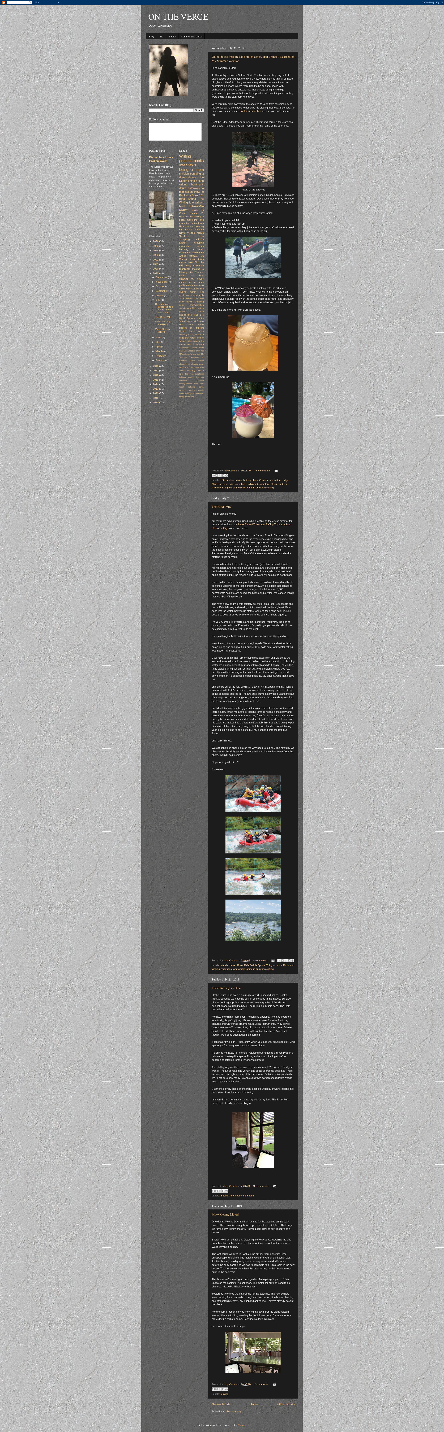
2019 (156, 273)
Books (172, 36)
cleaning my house (191, 278)
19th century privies (231, 480)
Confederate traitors (270, 480)
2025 (156, 246)
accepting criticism (191, 239)
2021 (156, 264)
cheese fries (184, 364)
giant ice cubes (237, 484)
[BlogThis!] (216, 475)
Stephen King (191, 236)
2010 (156, 402)
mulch (181, 387)
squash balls (185, 341)
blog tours (197, 259)
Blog (151, 36)
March (159, 351)
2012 (156, 393)
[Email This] (213, 475)
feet (186, 374)
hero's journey (197, 338)
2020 (156, 268)
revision (184, 173)
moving (224, 1195)
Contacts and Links (191, 36)
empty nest (186, 262)
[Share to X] (220, 475)
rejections (184, 252)
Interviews (187, 165)
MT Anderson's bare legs (190, 354)
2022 (156, 259)
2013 (156, 389)
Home (254, 1404)
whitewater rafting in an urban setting (253, 487)
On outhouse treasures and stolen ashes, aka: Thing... (164, 308)
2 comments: (261, 1384)
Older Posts (286, 1404)
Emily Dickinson (194, 265)
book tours (197, 223)
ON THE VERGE (178, 16)
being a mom (191, 169)
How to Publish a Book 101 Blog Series (191, 195)
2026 (156, 241)
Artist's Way (184, 289)
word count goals (195, 295)
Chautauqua (184, 348)
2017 (156, 370)
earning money (187, 292)
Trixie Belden (186, 298)
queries (192, 390)
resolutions (198, 252)
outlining (191, 387)
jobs (202, 292)
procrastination (197, 305)
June (159, 337)
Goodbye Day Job (195, 351)
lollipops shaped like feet (191, 377)
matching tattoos (191, 380)
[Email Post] (275, 470)
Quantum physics (195, 318)
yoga (201, 344)
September (162, 291)
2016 (156, 375)
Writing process (185, 158)
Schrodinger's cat (187, 321)
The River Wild (221, 506)
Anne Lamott (198, 285)
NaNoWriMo (196, 206)
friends (224, 965)
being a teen (196, 180)
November (162, 282)
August (160, 295)
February (161, 355)
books (199, 161)
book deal (199, 298)
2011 (156, 398)
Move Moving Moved (225, 1214)
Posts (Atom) (234, 1411)
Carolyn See (197, 289)
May (158, 342)
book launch (186, 302)
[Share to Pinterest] (226, 475)
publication (185, 285)
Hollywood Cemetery (258, 484)
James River (236, 965)
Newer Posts (221, 1404)
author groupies (191, 242)
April (158, 346)
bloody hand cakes (191, 331)
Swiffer (201, 361)
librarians (184, 226)
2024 (156, 250)
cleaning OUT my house (191, 334)
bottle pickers (250, 480)
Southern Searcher (250, 111)
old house (248, 1195)
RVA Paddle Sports (254, 965)
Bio (161, 36)
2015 (156, 380)
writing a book (188, 184)
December (162, 277)
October (160, 286)
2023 (156, 255)
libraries (193, 177)
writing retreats (188, 256)
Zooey (201, 324)
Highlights (184, 269)
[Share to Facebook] (223, 475)
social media (185, 308)
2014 (156, 384)
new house (236, 1195)
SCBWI (183, 209)
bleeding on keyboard (191, 328)
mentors (183, 295)
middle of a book (191, 282)
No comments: (262, 470)
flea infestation (197, 374)
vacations (226, 969)
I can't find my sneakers (226, 988)
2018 (156, 366)
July (158, 300)
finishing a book (191, 249)
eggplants (184, 338)
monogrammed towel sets (191, 384)
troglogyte (189, 393)
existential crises (191, 246)
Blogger (241, 1425)
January (160, 360)
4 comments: (260, 960)
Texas (190, 324)
